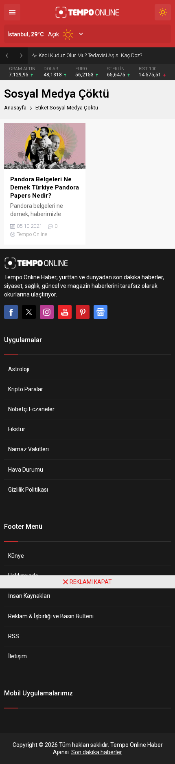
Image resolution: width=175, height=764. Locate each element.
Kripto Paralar (25, 389)
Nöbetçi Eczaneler (31, 409)
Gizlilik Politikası (28, 489)
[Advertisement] (87, 676)
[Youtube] (65, 312)
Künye (16, 555)
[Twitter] (29, 312)
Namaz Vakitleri (28, 449)
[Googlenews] (100, 312)
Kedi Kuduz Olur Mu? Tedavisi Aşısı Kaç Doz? (90, 55)
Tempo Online (32, 234)
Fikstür (16, 429)
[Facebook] (11, 312)
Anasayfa (15, 108)
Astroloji (18, 369)
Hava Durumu (25, 469)
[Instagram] (47, 312)
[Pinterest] (83, 312)
